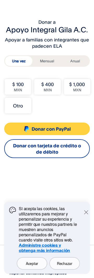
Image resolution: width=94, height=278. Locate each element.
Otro (18, 105)
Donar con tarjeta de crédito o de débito (47, 149)
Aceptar (32, 263)
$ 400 (47, 86)
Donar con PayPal (51, 129)
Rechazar (64, 263)
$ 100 (18, 86)
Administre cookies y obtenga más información (44, 248)
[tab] (18, 61)
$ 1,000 (77, 86)
